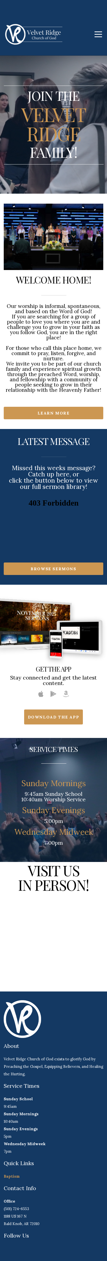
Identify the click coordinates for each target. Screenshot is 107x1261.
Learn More (54, 413)
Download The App (53, 716)
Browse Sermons (53, 568)
